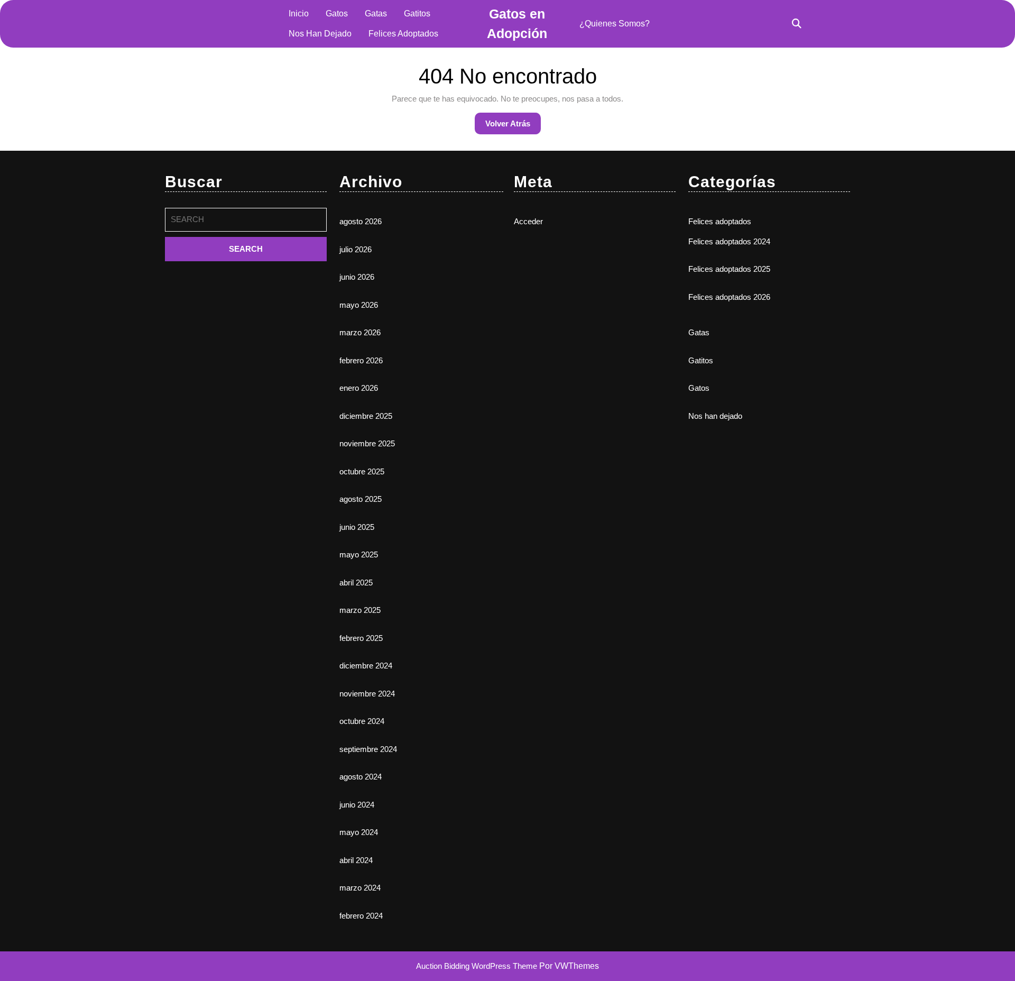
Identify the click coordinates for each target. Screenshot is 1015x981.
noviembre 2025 (367, 443)
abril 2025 (356, 582)
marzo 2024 (360, 887)
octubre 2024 (361, 721)
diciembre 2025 (365, 415)
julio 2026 (355, 249)
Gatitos (417, 13)
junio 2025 (356, 526)
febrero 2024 (361, 915)
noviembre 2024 (367, 693)
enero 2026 (358, 387)
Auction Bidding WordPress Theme (477, 965)
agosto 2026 (360, 221)
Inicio (299, 13)
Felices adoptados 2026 (729, 296)
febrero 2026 (361, 360)
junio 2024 (356, 804)
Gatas (376, 13)
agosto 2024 (360, 776)
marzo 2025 (360, 610)
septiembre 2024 (368, 749)
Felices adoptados (403, 33)
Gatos (337, 13)
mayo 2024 (358, 832)
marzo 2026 (360, 332)
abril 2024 (356, 860)
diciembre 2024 (365, 665)
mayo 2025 (358, 554)
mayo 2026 (358, 304)
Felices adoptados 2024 (729, 241)
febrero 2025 (361, 638)
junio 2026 (356, 276)
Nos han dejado (320, 33)
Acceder (528, 221)
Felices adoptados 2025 (729, 268)
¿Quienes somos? (614, 23)
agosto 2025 (360, 498)
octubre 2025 (361, 471)
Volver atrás (513, 126)
